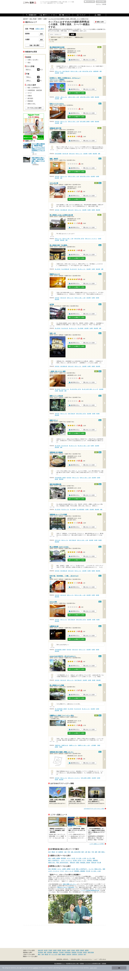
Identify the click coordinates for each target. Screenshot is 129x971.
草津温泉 (40, 952)
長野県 (77, 950)
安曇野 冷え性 (64, 745)
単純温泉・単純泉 (85, 862)
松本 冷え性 (72, 153)
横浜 (39, 954)
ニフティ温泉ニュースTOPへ (97, 843)
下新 (68, 852)
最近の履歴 (101, 1)
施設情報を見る (75, 59)
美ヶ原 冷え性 (73, 269)
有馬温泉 (49, 952)
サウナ (84, 860)
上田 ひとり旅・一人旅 (73, 97)
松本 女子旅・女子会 (87, 71)
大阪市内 (68, 954)
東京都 (64, 950)
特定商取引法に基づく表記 (72, 963)
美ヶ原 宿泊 (57, 269)
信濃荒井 (60, 852)
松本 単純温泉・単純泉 (60, 477)
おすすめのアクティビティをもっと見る (94, 808)
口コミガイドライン (87, 959)
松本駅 (61, 73)
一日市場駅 (93, 745)
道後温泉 (74, 952)
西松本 (53, 852)
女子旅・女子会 (77, 860)
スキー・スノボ (69, 871)
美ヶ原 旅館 (80, 328)
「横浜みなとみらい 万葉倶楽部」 (65, 887)
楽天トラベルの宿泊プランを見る (76, 92)
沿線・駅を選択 (34, 45)
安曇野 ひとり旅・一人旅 (84, 745)
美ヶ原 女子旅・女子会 (75, 389)
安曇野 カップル (73, 745)
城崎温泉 (55, 952)
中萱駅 (60, 747)
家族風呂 (30, 101)
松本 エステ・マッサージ (91, 238)
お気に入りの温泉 (89, 1)
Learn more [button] (93, 968)
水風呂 (77, 862)
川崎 (42, 954)
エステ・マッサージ (66, 860)
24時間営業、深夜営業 (35, 90)
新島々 (103, 852)
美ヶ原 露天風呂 (80, 509)
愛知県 (82, 950)
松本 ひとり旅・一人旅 (76, 71)
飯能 (59, 954)
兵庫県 (55, 950)
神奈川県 (40, 950)
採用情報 (104, 963)
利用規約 (82, 963)
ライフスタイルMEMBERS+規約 (93, 963)
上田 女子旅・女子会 (85, 97)
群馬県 (59, 950)
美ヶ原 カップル (81, 269)
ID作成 (104, 4)
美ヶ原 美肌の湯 (65, 269)
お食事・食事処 (56, 858)
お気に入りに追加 (90, 59)
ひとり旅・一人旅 (81, 858)
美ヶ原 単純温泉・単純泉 (61, 708)
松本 (49, 852)
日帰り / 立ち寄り (33, 60)
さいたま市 (54, 954)
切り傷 (99, 862)
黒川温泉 (79, 952)
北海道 (73, 950)
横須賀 (46, 954)
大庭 (65, 852)
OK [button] (119, 968)
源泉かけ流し (52, 862)
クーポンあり (68, 37)
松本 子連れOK (66, 71)
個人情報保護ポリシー (59, 963)
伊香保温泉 (67, 952)
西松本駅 (97, 97)
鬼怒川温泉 (91, 952)
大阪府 (68, 950)
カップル (89, 858)
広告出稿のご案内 (75, 959)
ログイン (98, 4)
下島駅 (98, 745)
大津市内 (80, 954)
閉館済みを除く (79, 37)
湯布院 (85, 952)
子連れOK (93, 862)
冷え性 (73, 858)
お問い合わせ (102, 959)
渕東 (99, 852)
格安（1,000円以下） (54, 860)
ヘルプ (95, 959)
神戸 (85, 954)
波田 (96, 852)
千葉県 (50, 950)
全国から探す (39, 28)
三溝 (86, 852)
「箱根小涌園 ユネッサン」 (69, 884)
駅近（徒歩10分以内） (63, 862)
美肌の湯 (72, 862)
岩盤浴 (30, 95)
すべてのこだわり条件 (34, 108)
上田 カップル (63, 97)
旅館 (93, 858)
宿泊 (49, 858)
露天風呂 (63, 858)
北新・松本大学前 (76, 852)
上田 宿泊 (57, 97)
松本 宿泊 (57, 121)
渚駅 (101, 71)
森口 (89, 852)
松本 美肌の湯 (63, 210)
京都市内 (74, 954)
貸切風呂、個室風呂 (92, 860)
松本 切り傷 (65, 153)
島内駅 (93, 210)
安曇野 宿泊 (57, 745)
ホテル (69, 858)
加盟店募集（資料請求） (62, 959)
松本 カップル (58, 71)
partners (35, 968)
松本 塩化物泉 (58, 153)
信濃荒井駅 (95, 71)
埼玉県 (45, 950)
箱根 (45, 952)
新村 (82, 852)
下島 (92, 852)
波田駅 (56, 747)
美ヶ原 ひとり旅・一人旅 (84, 445)
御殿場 (63, 954)
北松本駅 (57, 73)
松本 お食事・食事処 (85, 121)
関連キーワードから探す (30, 956)
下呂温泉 (61, 952)
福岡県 (87, 950)
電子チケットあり (56, 37)
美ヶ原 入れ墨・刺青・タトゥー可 (90, 389)
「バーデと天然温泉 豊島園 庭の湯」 (90, 890)
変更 (41, 34)
